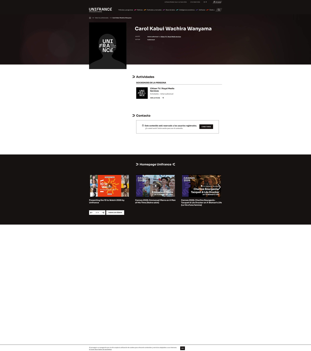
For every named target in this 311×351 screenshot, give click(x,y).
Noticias (140, 10)
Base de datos (170, 10)
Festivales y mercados (154, 10)
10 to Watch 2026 (195, 2)
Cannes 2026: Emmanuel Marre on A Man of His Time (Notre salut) (109, 201)
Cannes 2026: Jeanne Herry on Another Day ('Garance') (200, 201)
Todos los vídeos (115, 212)
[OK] (182, 348)
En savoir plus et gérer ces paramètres (100, 349)
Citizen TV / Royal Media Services (171, 36)
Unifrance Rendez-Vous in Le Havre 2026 (176, 2)
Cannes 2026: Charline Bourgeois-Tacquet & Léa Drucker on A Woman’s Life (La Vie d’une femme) (155, 202)
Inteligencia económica (187, 10)
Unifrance (202, 10)
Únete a (211, 10)
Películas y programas (125, 10)
